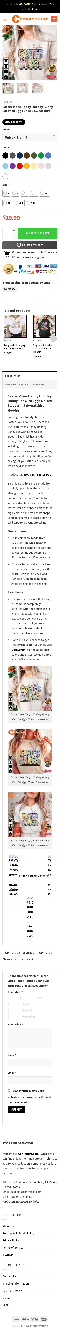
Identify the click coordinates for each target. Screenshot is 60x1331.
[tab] (30, 375)
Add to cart (38, 233)
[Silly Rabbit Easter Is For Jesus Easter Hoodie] (45, 326)
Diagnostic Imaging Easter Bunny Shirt (14, 347)
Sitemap (7, 1254)
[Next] (52, 52)
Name (12, 1055)
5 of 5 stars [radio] (15, 1016)
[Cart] (54, 19)
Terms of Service (13, 1247)
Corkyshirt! (19, 650)
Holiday (7, 101)
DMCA (6, 1298)
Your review (15, 1024)
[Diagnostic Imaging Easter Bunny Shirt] (15, 326)
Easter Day (9, 289)
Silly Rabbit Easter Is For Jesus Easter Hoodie (44, 348)
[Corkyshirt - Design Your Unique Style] (30, 19)
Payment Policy (12, 1290)
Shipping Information (15, 1283)
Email (12, 1072)
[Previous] (8, 52)
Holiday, (29, 474)
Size (5, 184)
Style (6, 129)
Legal (5, 1305)
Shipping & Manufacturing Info (24, 384)
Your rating (15, 992)
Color (6, 147)
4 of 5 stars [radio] (15, 1010)
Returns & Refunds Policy (18, 1233)
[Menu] (4, 19)
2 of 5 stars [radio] (30, 998)
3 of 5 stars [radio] (15, 1004)
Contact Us (9, 1276)
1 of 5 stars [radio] (13, 998)
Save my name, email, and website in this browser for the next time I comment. (29, 1096)
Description (12, 375)
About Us (8, 1226)
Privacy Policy (11, 1240)
